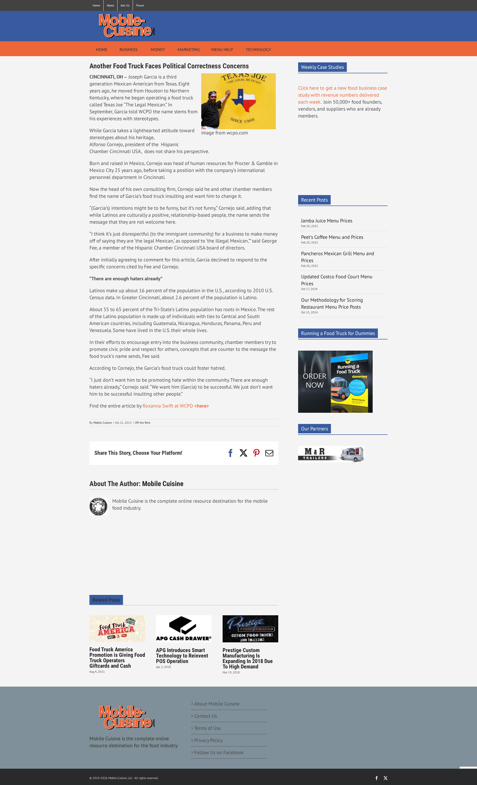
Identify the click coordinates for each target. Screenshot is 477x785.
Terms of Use (207, 728)
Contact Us (205, 716)
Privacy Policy (208, 740)
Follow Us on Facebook (219, 752)
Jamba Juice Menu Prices (327, 220)
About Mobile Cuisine (216, 704)
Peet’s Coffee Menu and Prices (332, 237)
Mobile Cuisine (102, 422)
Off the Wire (142, 422)
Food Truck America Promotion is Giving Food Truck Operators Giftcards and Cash (117, 657)
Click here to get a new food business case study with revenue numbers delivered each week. (342, 95)
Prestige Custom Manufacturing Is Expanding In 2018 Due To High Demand (248, 658)
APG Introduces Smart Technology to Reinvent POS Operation (182, 655)
